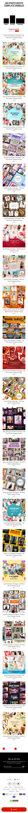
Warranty (10, 787)
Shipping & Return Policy (18, 787)
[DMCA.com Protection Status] (14, 800)
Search (6, 787)
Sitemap (17, 791)
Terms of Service (22, 789)
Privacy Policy (14, 789)
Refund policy (11, 791)
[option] (14, 23)
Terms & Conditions (6, 789)
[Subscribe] (23, 766)
